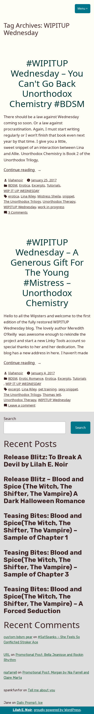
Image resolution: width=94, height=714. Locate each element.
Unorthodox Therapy (59, 201)
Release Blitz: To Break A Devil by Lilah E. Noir (43, 461)
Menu (84, 8)
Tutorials (53, 185)
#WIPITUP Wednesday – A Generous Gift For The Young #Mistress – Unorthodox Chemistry (47, 272)
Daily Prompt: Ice (30, 703)
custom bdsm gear (18, 637)
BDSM (12, 185)
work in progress (51, 207)
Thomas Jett (52, 394)
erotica (13, 196)
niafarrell (10, 672)
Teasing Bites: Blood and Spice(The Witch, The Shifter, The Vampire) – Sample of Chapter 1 (43, 526)
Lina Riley (28, 196)
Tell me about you (41, 690)
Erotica (24, 185)
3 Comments (18, 212)
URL (7, 655)
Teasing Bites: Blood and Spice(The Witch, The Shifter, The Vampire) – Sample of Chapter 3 (43, 563)
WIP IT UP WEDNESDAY (21, 191)
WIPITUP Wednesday (20, 207)
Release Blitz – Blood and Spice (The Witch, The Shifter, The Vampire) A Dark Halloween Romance (44, 490)
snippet (68, 196)
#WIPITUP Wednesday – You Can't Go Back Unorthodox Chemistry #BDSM (47, 83)
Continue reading (30, 170)
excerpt (14, 389)
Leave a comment (21, 405)
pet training (47, 389)
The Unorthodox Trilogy (22, 201)
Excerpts (38, 185)
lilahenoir (15, 180)
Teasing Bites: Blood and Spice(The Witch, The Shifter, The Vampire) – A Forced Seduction (43, 600)
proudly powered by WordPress (57, 710)
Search (10, 418)
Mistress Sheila (49, 196)
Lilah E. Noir (22, 710)
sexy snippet (68, 389)
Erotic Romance (31, 378)
